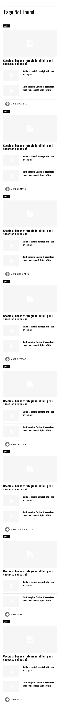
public (6, 26)
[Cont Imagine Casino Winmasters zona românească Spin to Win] (11, 90)
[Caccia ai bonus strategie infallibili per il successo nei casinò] (30, 43)
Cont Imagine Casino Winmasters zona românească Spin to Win (38, 88)
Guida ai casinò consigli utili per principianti (38, 72)
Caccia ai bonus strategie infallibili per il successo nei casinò (28, 62)
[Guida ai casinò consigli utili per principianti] (11, 75)
